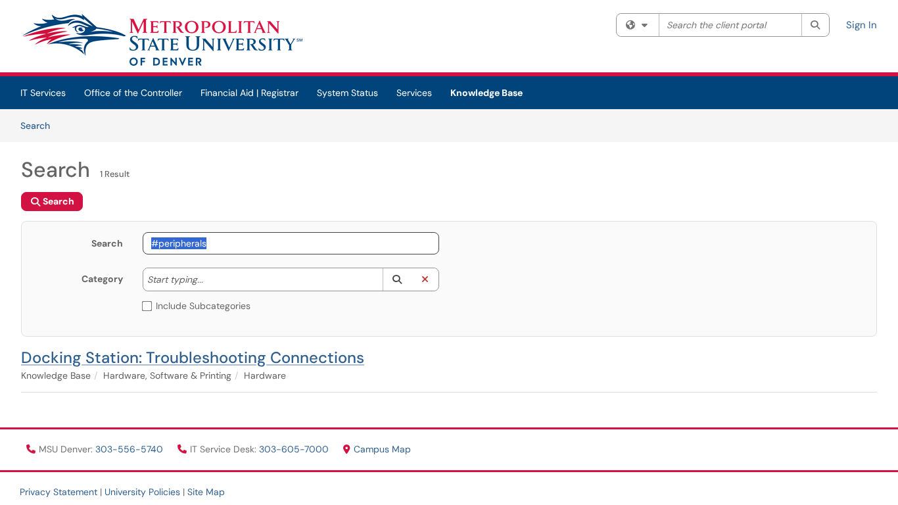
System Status (347, 93)
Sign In (861, 25)
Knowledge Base (486, 93)
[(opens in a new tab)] (161, 39)
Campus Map (382, 449)
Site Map (206, 492)
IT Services (43, 93)
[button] (397, 279)
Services (414, 93)
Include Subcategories (203, 306)
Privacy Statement (58, 492)
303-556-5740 (130, 449)
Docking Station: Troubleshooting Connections (192, 357)
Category (102, 279)
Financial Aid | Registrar (249, 93)
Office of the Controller (133, 93)
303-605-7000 (295, 449)
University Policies (142, 492)
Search (39, 125)
